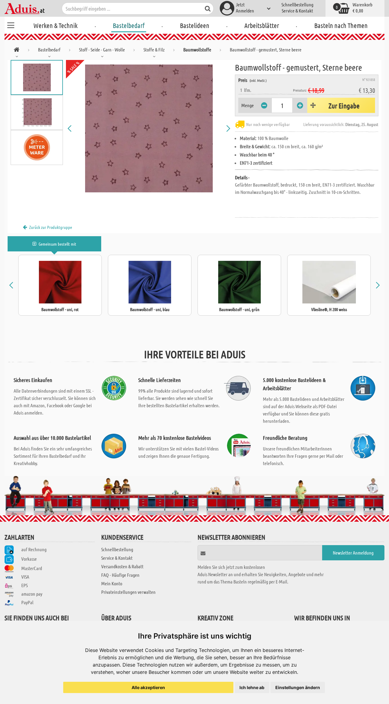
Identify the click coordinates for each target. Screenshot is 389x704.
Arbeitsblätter (261, 25)
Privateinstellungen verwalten (128, 592)
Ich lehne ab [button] (251, 687)
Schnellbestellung (297, 4)
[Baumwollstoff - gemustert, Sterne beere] (149, 128)
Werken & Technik (55, 25)
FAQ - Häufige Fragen (120, 575)
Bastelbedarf (129, 25)
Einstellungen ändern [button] (297, 687)
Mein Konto (111, 583)
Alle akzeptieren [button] (148, 687)
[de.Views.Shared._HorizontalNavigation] (17, 50)
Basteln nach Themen (341, 25)
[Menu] (11, 24)
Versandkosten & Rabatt (122, 566)
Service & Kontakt (297, 10)
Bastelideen (194, 25)
